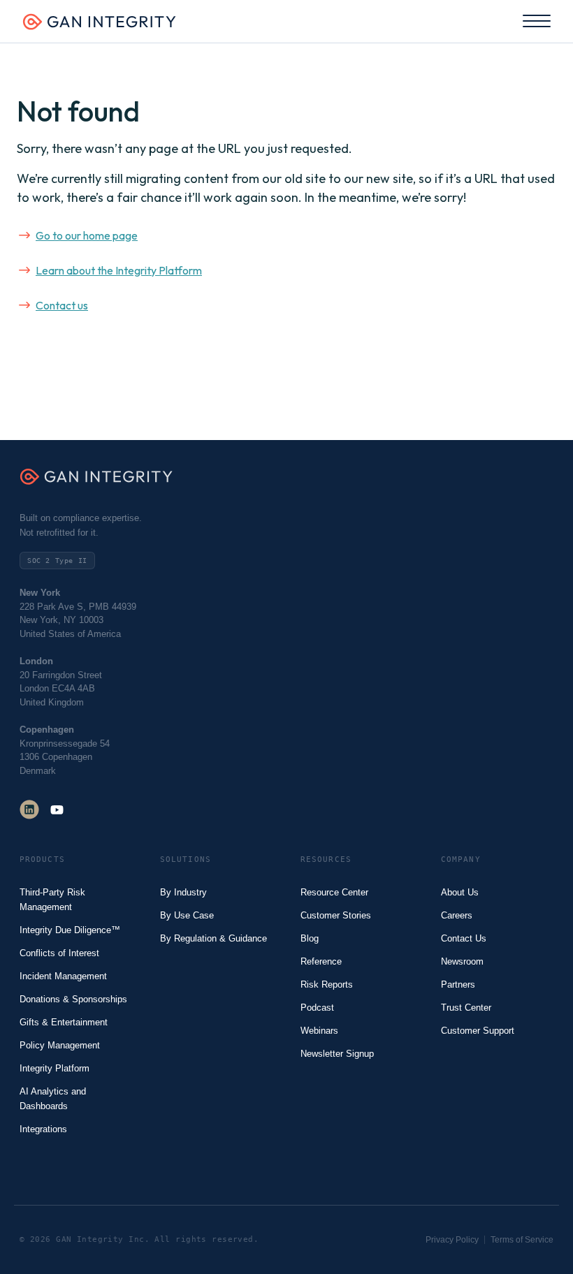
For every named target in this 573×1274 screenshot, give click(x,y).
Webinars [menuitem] (319, 1030)
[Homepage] (99, 26)
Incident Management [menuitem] (63, 976)
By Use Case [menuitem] (187, 915)
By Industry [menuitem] (183, 892)
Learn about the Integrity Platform (119, 270)
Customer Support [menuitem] (477, 1030)
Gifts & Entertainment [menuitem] (64, 1022)
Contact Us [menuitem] (463, 938)
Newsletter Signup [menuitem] (337, 1053)
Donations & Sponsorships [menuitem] (73, 999)
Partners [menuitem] (458, 984)
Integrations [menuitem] (43, 1129)
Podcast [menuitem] (317, 1007)
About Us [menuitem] (460, 892)
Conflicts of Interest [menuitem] (59, 953)
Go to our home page (87, 235)
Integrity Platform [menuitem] (54, 1068)
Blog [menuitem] (309, 938)
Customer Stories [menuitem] (335, 915)
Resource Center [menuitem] (334, 892)
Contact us (62, 305)
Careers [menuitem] (456, 915)
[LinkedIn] (29, 809)
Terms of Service (522, 1240)
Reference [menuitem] (321, 961)
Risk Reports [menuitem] (326, 984)
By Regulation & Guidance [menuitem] (213, 938)
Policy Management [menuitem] (60, 1045)
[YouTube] (57, 809)
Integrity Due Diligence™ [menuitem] (70, 930)
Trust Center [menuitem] (466, 1007)
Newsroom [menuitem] (462, 961)
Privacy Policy (452, 1240)
